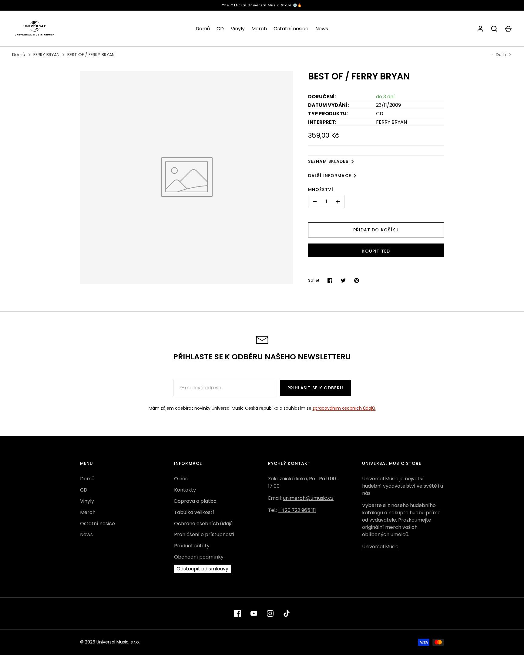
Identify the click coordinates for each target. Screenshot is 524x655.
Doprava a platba (195, 501)
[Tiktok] (286, 613)
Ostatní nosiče (291, 28)
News (321, 28)
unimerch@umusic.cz (308, 498)
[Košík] (508, 28)
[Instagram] (270, 613)
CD (220, 28)
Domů (203, 28)
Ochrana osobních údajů (203, 523)
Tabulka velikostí (194, 512)
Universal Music (380, 546)
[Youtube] (253, 613)
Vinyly (238, 28)
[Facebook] (237, 613)
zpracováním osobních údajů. (344, 408)
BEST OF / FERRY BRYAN (91, 55)
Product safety (192, 545)
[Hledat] (494, 28)
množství (320, 189)
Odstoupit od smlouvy (202, 568)
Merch (259, 28)
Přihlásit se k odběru (315, 388)
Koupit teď (376, 251)
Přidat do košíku (376, 230)
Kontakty (185, 489)
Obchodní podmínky (198, 556)
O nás (181, 478)
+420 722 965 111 (297, 510)
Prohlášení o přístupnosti (204, 534)
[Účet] (480, 28)
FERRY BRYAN (46, 55)
